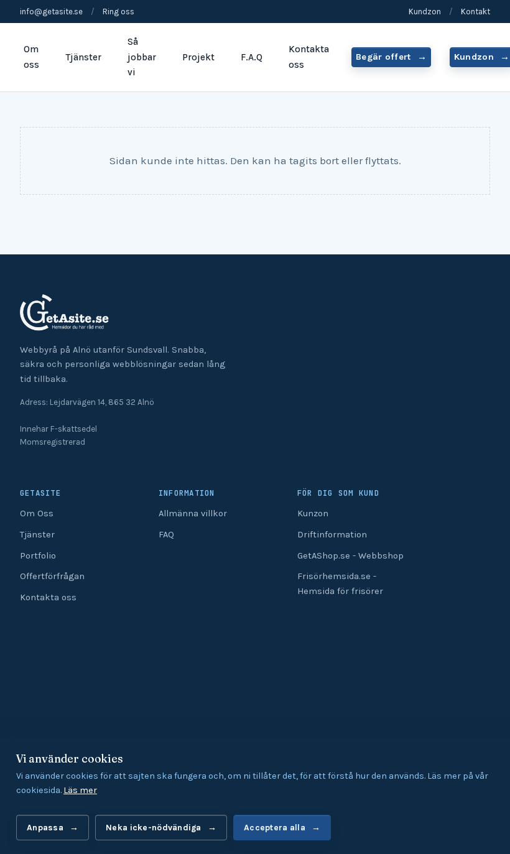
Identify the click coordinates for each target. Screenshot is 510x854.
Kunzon (312, 513)
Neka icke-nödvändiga (154, 827)
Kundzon (425, 11)
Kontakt (475, 11)
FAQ (166, 534)
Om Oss (36, 513)
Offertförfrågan (52, 576)
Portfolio (38, 555)
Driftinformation (332, 534)
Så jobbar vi (142, 57)
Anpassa (45, 827)
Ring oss (118, 11)
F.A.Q (251, 57)
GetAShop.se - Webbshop (350, 555)
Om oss (31, 57)
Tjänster (83, 57)
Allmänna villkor (193, 513)
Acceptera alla (274, 827)
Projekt (198, 57)
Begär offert (383, 57)
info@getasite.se (51, 11)
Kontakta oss (309, 57)
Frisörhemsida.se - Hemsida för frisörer (340, 583)
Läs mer (80, 790)
